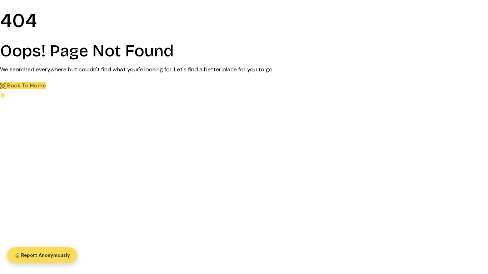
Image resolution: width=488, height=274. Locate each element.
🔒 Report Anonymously (42, 255)
